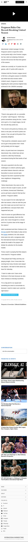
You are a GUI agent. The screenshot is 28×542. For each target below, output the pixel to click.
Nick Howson (12, 37)
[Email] (17, 44)
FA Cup (3, 232)
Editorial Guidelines (20, 304)
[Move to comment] (20, 44)
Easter (6, 234)
